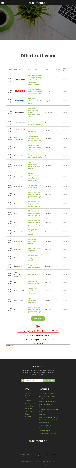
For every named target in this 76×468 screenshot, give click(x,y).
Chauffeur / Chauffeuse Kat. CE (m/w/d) (35, 101)
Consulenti (53, 399)
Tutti (40, 393)
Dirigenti (42, 401)
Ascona (27, 406)
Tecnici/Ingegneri (44, 430)
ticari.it (32, 461)
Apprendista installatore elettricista (32, 291)
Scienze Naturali (44, 428)
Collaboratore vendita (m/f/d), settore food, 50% (34, 138)
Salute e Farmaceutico (46, 425)
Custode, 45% (33, 274)
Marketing (42, 414)
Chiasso (27, 414)
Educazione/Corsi (51, 401)
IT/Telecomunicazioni (46, 412)
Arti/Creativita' (43, 399)
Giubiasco (28, 400)
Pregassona (28, 409)
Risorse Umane (44, 422)
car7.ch (51, 461)
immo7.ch (45, 461)
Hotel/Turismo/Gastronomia (48, 417)
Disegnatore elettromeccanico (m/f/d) (34, 232)
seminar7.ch (34, 464)
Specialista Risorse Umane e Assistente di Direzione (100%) (35, 91)
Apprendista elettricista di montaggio (33, 300)
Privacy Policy (34, 455)
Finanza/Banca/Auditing (47, 404)
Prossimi (38, 318)
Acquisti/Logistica (48, 393)
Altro (55, 433)
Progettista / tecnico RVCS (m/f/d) (32, 241)
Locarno (27, 403)
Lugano (32, 406)
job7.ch (38, 461)
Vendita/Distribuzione (46, 433)
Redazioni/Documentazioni (48, 420)
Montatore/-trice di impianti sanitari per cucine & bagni (35, 194)
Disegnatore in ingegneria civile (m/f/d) (34, 258)
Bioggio (27, 411)
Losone (33, 403)
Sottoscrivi (49, 380)
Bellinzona (28, 398)
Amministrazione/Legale (47, 396)
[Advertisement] (38, 23)
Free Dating (42, 464)
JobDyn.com (25, 461)
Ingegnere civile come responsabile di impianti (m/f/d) (35, 147)
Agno (32, 411)
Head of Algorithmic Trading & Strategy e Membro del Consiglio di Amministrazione (35, 80)
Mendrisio (28, 417)
